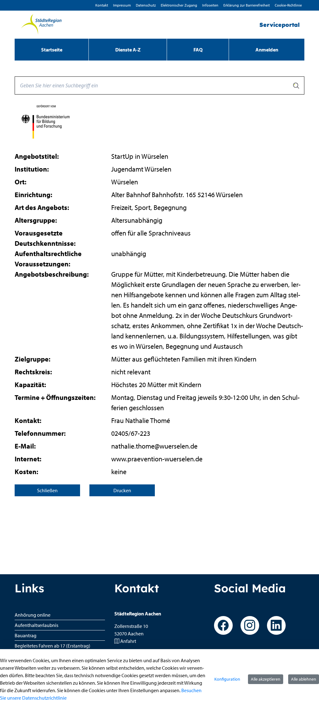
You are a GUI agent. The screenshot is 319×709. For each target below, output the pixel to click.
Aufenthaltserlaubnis (36, 625)
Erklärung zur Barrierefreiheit (246, 5)
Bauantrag (25, 635)
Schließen (47, 490)
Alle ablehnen (303, 679)
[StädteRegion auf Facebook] (223, 625)
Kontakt (101, 5)
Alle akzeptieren (265, 679)
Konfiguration (227, 679)
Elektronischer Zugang (179, 5)
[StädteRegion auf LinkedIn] (276, 625)
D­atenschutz (146, 5)
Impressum (122, 5)
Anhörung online (32, 615)
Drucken (122, 490)
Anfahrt (128, 641)
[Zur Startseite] (41, 25)
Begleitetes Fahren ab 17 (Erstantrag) (52, 646)
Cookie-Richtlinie (288, 5)
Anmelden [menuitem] (266, 49)
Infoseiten (210, 5)
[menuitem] (51, 50)
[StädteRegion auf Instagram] (249, 625)
